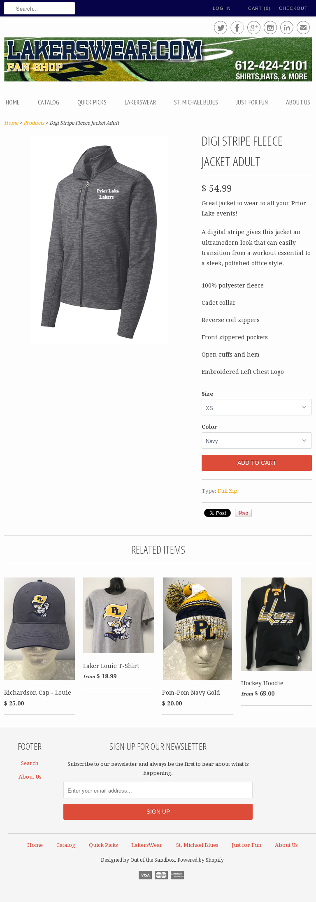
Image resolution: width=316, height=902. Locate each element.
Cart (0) (259, 8)
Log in (222, 8)
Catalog (48, 102)
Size (207, 394)
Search (29, 763)
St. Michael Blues (196, 102)
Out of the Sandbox (152, 860)
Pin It (243, 513)
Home (13, 102)
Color (209, 427)
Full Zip (227, 491)
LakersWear (140, 102)
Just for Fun (252, 102)
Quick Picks (92, 102)
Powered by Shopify (200, 860)
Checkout (293, 8)
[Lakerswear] (158, 60)
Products (33, 123)
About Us (298, 102)
